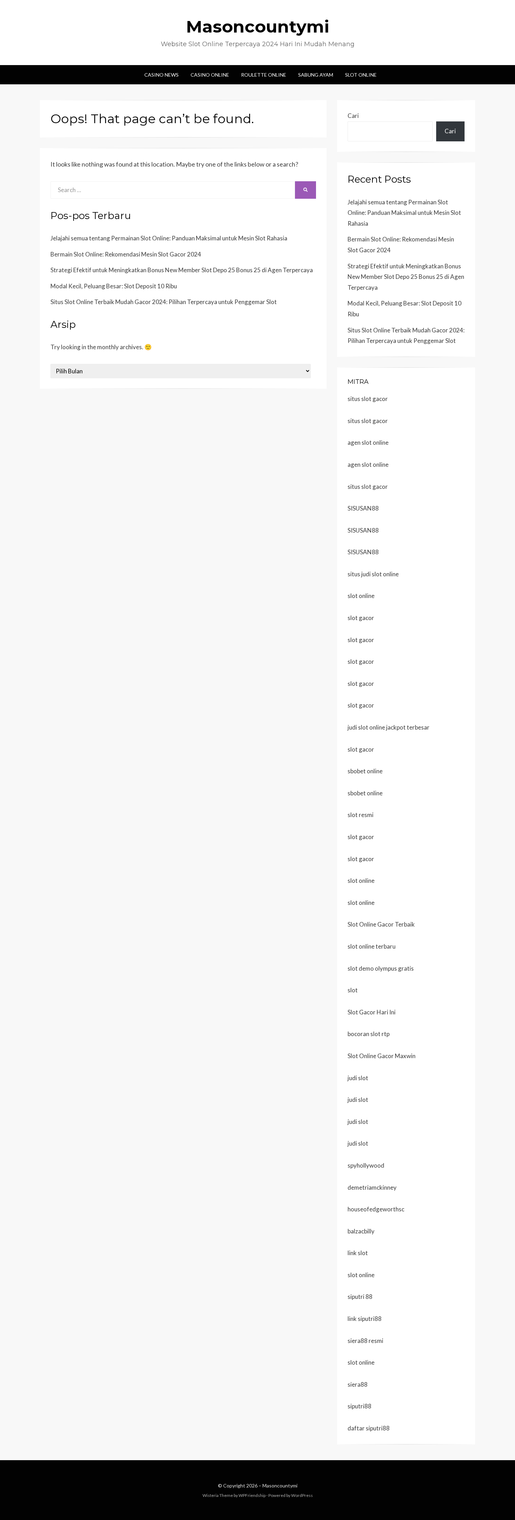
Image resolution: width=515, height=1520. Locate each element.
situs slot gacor (368, 398)
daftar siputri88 (369, 1428)
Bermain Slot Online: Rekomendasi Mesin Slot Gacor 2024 (125, 254)
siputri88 (359, 1406)
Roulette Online (263, 75)
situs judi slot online (373, 574)
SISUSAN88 (363, 508)
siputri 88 (360, 1296)
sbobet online (365, 771)
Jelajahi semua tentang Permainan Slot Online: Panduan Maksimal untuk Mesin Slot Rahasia (168, 238)
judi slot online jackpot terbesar (389, 727)
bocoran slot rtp (369, 1033)
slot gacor (361, 617)
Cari (353, 115)
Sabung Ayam (315, 75)
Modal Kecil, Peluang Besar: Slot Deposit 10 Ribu (113, 286)
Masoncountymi (257, 26)
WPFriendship (252, 1495)
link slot (358, 1253)
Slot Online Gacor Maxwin (382, 1056)
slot (353, 990)
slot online (361, 595)
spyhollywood (366, 1165)
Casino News (161, 75)
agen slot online (368, 442)
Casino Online (210, 75)
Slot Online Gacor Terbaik (381, 924)
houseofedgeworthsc (376, 1209)
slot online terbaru (372, 946)
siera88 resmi (365, 1340)
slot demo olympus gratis (381, 968)
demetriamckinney (372, 1187)
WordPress (302, 1495)
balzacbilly (361, 1231)
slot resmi (360, 814)
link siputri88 (365, 1318)
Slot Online (361, 75)
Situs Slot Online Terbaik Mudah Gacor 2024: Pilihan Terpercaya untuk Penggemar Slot (163, 301)
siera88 (358, 1384)
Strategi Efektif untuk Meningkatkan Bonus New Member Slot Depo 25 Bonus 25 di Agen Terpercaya (181, 270)
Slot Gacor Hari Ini (372, 1012)
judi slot (358, 1078)
